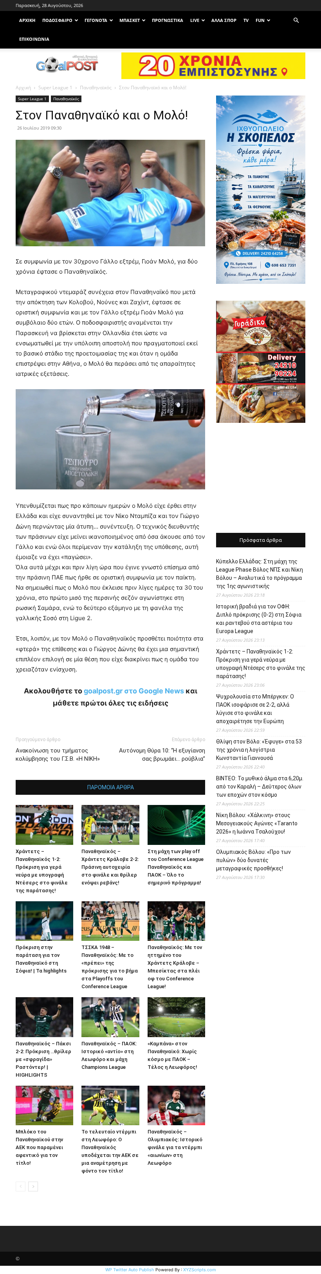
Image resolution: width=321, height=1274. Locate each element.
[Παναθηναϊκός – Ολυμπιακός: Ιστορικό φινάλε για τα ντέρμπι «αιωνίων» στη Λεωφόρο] (176, 1105)
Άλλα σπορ (223, 20)
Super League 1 (55, 87)
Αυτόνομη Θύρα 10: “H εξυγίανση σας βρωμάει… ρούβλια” (162, 754)
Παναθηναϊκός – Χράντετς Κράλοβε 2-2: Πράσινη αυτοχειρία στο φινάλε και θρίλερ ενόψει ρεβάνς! (110, 867)
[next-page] (33, 1186)
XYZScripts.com (199, 1269)
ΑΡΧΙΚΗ (27, 20)
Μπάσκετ (129, 20)
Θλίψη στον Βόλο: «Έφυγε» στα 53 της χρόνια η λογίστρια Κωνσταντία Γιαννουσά (259, 749)
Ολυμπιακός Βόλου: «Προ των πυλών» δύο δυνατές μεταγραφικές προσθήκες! (253, 860)
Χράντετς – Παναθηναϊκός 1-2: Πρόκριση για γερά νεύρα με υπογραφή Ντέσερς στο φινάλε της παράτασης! (260, 663)
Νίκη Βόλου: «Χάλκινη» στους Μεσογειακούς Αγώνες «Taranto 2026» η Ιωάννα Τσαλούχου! (257, 823)
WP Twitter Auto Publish (129, 1269)
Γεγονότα (96, 20)
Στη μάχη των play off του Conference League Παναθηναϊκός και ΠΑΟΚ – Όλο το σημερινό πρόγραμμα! (176, 867)
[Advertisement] (260, 479)
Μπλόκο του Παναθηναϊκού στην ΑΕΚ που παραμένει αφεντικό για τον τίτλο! (39, 1147)
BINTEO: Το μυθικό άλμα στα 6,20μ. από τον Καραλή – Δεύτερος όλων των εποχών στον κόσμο (259, 786)
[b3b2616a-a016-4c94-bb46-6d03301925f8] (110, 495)
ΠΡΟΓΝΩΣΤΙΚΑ (167, 20)
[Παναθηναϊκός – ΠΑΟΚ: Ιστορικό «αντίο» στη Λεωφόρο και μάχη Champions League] (110, 1017)
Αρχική (23, 87)
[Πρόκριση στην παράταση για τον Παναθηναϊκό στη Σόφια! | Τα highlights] (44, 921)
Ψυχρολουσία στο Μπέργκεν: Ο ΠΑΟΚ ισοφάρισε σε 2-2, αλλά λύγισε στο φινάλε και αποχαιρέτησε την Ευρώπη (255, 708)
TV (246, 20)
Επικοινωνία (34, 39)
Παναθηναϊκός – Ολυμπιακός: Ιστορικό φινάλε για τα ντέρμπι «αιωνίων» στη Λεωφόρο (175, 1147)
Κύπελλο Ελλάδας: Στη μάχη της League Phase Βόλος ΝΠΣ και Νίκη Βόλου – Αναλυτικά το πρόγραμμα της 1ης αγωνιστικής (259, 573)
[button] (296, 20)
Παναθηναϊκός (96, 87)
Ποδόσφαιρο (57, 20)
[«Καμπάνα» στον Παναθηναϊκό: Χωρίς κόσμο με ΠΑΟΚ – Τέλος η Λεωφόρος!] (176, 1017)
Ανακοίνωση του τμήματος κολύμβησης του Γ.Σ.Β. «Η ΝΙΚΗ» (58, 754)
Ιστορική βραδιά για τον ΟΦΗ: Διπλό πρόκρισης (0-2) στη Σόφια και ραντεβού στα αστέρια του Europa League (258, 618)
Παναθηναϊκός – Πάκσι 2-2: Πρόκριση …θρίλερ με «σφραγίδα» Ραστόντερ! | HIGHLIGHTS (43, 1059)
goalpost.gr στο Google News (134, 691)
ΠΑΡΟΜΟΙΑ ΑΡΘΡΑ (110, 787)
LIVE (194, 20)
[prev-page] (20, 1186)
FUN (260, 20)
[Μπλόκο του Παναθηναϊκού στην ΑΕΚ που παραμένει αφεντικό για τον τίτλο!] (44, 1105)
